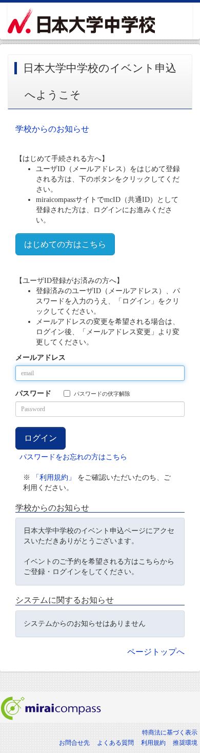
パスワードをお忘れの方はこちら (73, 457)
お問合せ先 (74, 742)
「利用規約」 (53, 477)
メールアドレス (40, 357)
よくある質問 (115, 742)
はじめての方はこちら (65, 244)
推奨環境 (185, 742)
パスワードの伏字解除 (102, 394)
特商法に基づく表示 (169, 732)
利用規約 (153, 742)
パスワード (33, 393)
